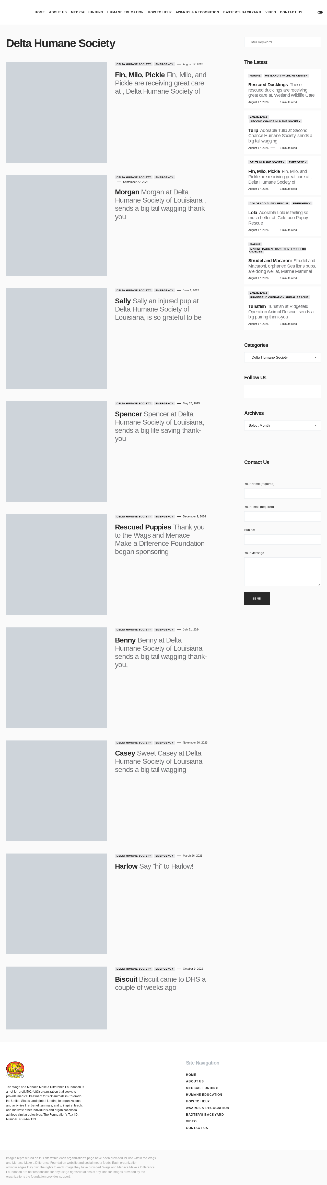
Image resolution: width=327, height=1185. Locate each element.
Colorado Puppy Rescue (269, 203)
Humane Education (204, 1095)
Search (317, 42)
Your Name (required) (259, 484)
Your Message (254, 553)
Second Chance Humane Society (275, 121)
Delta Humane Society (133, 64)
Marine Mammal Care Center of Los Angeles (277, 250)
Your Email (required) (259, 507)
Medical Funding (202, 1088)
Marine (255, 75)
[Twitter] (268, 391)
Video (191, 1121)
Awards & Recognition (207, 1108)
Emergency (164, 64)
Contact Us (197, 1128)
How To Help (198, 1101)
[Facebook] (254, 391)
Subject (249, 530)
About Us (195, 1081)
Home (191, 1075)
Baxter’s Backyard (205, 1114)
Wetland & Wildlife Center (286, 75)
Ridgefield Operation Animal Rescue (279, 297)
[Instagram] (282, 391)
